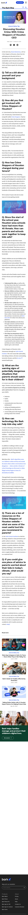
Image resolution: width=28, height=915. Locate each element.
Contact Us (18, 904)
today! (8, 624)
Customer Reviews (19, 906)
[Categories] (23, 7)
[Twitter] (14, 45)
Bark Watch (5, 896)
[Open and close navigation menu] (26, 2)
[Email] (17, 45)
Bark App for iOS (6, 904)
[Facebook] (11, 45)
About (16, 899)
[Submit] (24, 887)
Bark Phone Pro (6, 901)
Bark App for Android (7, 906)
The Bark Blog (8, 8)
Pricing (16, 896)
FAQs (16, 901)
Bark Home (4, 909)
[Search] (25, 7)
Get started (20, 2)
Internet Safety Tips (14, 26)
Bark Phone (5, 899)
